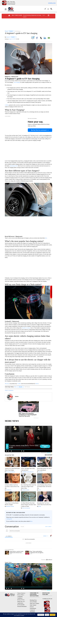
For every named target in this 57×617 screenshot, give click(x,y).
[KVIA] (12, 8)
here (46, 238)
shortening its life (13, 165)
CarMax (6, 105)
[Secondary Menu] (6, 8)
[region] (28, 543)
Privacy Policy (20, 594)
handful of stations (26, 327)
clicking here (9, 519)
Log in (46, 526)
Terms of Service (21, 593)
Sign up (49, 526)
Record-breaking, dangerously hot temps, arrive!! (32, 16)
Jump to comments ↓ (9, 390)
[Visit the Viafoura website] (49, 559)
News (15, 386)
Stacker (7, 37)
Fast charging (17, 82)
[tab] (9, 536)
